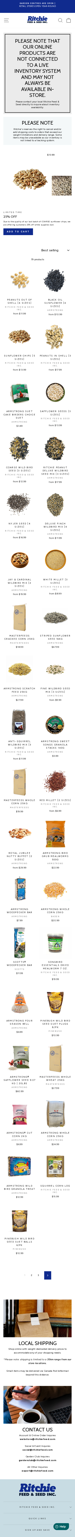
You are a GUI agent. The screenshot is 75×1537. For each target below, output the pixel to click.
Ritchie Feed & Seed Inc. (37, 1507)
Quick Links (37, 1519)
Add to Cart (18, 231)
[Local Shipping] (37, 1318)
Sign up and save (37, 1530)
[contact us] (37, 1405)
